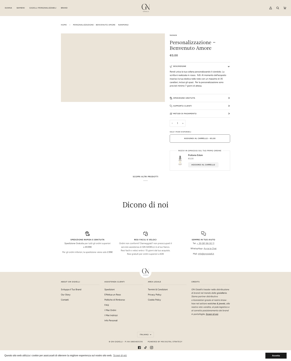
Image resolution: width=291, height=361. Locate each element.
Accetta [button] (276, 355)
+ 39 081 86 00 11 (205, 243)
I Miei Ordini (110, 310)
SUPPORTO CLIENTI (182, 106)
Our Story (65, 294)
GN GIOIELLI (117, 342)
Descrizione (179, 66)
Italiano (144, 334)
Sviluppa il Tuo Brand (71, 289)
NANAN (173, 35)
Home (64, 25)
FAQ (106, 305)
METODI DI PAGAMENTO (185, 114)
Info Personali (110, 320)
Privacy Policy (154, 294)
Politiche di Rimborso (114, 299)
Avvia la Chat (210, 248)
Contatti (65, 299)
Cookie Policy (154, 299)
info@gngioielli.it (206, 253)
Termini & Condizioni (158, 289)
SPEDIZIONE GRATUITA (184, 98)
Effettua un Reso (112, 294)
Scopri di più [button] (120, 355)
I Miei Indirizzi (111, 315)
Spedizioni (109, 289)
